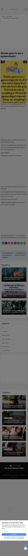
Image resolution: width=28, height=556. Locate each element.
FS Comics (4, 331)
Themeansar (14, 477)
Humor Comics (5, 335)
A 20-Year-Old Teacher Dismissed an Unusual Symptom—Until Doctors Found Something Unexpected (13, 280)
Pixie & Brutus (5, 346)
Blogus (23, 475)
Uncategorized (5, 350)
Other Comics (5, 343)
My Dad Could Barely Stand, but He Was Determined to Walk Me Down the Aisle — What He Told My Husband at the (13, 439)
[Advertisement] (14, 33)
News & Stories (6, 339)
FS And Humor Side (14, 468)
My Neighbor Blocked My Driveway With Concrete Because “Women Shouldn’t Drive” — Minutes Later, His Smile (14, 423)
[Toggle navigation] (2, 9)
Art (2, 327)
